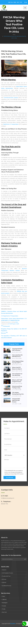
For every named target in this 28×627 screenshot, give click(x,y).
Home (14, 34)
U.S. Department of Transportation (9, 316)
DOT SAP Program (12, 323)
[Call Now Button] (24, 624)
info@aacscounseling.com (7, 498)
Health (17, 323)
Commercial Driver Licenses (11, 97)
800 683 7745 (4, 503)
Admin (16, 322)
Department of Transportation (10, 124)
